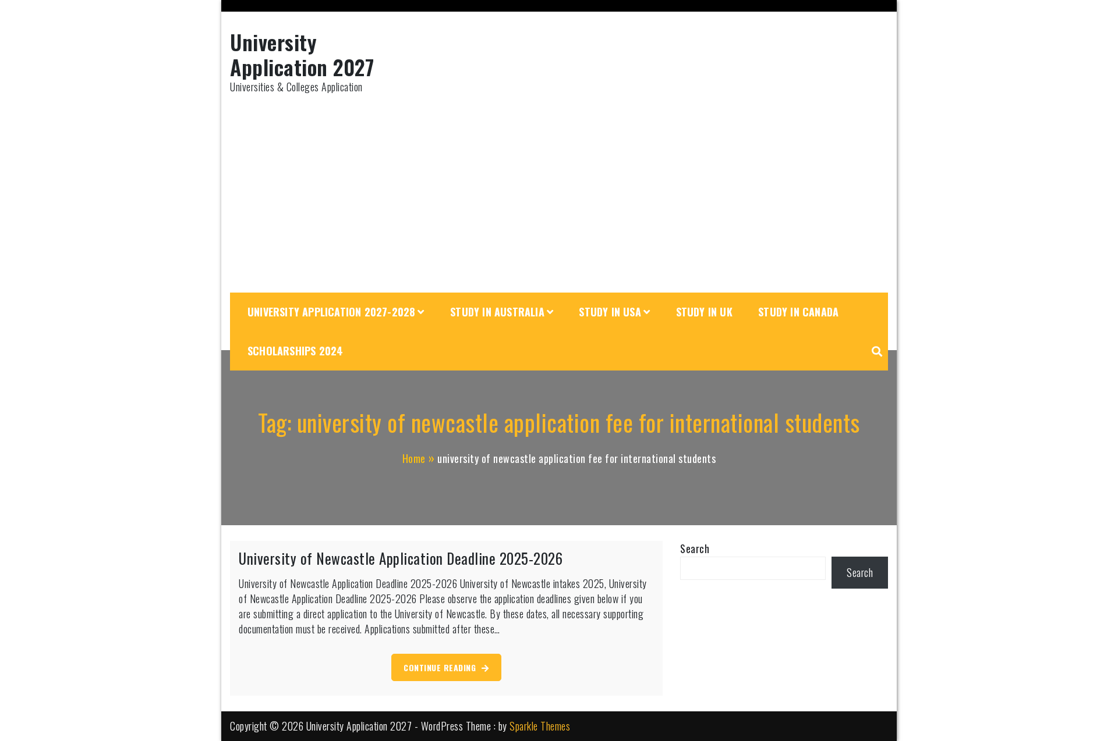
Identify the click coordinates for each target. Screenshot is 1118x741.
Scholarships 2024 (295, 350)
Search (694, 548)
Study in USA (610, 311)
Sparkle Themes (540, 725)
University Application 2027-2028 (331, 311)
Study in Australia (497, 311)
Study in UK (704, 311)
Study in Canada (798, 311)
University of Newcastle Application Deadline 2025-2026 (400, 558)
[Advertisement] (559, 193)
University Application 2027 (302, 54)
